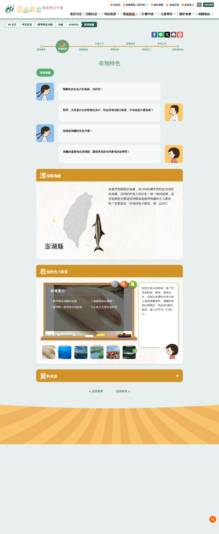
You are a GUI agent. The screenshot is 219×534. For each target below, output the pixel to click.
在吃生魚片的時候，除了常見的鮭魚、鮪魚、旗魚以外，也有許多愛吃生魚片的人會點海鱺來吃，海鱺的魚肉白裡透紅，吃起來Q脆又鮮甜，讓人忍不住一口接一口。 (48, 352)
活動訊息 (91, 14)
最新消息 (76, 14)
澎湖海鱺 (45, 72)
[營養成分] (115, 46)
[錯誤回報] (180, 34)
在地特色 (74, 24)
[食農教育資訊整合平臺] (34, 9)
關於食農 (185, 14)
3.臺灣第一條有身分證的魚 (66, 307)
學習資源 (129, 14)
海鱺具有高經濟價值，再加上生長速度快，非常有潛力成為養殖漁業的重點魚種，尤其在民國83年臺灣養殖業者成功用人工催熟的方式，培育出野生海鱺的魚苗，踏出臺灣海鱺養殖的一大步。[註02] (64, 352)
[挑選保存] (131, 46)
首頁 (14, 24)
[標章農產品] (178, 46)
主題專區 (167, 14)
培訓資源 (110, 14)
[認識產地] (83, 46)
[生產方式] (99, 46)
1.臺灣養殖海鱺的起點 (64, 301)
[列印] (173, 34)
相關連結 (204, 14)
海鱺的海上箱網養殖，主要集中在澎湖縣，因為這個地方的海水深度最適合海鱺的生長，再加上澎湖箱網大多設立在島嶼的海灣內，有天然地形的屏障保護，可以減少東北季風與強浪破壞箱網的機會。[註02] (80, 352)
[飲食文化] (162, 46)
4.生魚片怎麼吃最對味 (104, 307)
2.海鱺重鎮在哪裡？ (103, 301)
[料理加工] (146, 46)
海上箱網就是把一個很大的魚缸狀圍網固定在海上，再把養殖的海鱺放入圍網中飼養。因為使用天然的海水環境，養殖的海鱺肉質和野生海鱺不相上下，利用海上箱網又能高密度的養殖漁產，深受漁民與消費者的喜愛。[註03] (97, 352)
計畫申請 (148, 14)
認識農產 (97, 391)
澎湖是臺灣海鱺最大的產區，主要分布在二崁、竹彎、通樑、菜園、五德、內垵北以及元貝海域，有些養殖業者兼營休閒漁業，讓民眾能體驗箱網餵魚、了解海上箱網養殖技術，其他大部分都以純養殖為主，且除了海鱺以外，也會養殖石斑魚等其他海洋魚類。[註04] (113, 352)
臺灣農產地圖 (45, 24)
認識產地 (121, 391)
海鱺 (60, 24)
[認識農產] (41, 46)
